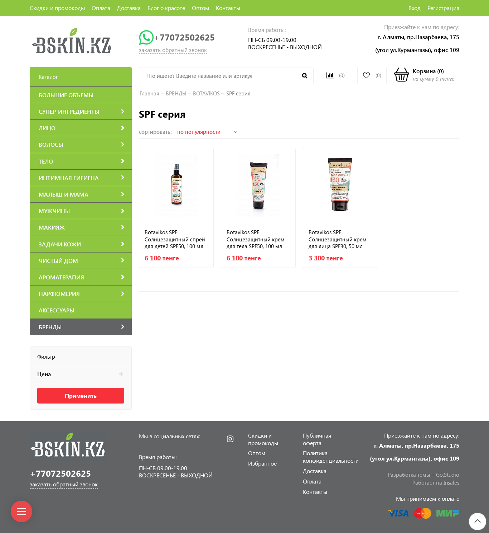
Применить (81, 395)
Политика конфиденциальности (331, 456)
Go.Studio (447, 474)
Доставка (129, 7)
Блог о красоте (166, 7)
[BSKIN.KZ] (72, 40)
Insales (451, 482)
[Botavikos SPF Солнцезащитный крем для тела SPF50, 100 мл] (258, 185)
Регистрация (443, 7)
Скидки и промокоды (57, 7)
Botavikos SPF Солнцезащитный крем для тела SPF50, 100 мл (256, 239)
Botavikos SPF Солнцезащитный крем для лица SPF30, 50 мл (338, 239)
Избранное (262, 463)
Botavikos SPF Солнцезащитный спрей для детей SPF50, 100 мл (175, 239)
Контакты (228, 7)
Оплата (101, 7)
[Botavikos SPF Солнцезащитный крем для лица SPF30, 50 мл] (340, 185)
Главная (149, 93)
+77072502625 (184, 37)
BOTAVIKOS (206, 93)
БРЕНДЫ (176, 93)
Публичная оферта (317, 439)
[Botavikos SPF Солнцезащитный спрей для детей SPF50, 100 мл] (176, 185)
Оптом (200, 7)
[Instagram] (230, 439)
